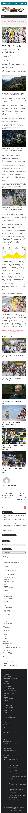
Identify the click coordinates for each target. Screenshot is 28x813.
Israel (4, 626)
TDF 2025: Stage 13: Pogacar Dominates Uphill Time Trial (11, 423)
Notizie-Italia (8, 607)
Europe (5, 584)
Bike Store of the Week (10, 653)
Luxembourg (7, 610)
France (6, 601)
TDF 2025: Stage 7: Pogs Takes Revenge (12, 469)
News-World (7, 557)
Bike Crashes (6, 650)
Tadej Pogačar (20, 330)
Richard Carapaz (7, 330)
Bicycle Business (7, 652)
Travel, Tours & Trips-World (10, 665)
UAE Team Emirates (18, 331)
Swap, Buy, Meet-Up (8, 661)
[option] (17, 3)
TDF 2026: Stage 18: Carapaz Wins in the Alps (14, 523)
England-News (9, 592)
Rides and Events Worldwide (11, 562)
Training (5, 663)
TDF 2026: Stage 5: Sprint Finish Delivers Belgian (12, 379)
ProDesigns (18, 810)
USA (4, 565)
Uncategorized (5, 56)
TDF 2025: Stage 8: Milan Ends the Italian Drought (13, 446)
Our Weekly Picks (7, 643)
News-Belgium (9, 587)
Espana (6, 595)
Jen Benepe (15, 55)
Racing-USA (7, 579)
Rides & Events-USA (9, 581)
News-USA (6, 566)
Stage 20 (14, 330)
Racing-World (7, 560)
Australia (5, 621)
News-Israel (7, 627)
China (5, 619)
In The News (6, 641)
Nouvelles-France (9, 603)
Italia (5, 605)
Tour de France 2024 (7, 331)
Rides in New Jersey (10, 570)
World (4, 556)
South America (6, 630)
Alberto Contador (9, 598)
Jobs (4, 659)
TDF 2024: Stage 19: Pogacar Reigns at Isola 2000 (7, 495)
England (6, 590)
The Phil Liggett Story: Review (11, 401)
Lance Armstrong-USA (10, 577)
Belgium (6, 586)
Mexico (6, 638)
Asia (4, 617)
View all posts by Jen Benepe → (11, 488)
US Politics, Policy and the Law (12, 647)
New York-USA (7, 573)
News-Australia (8, 623)
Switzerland (7, 614)
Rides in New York (10, 574)
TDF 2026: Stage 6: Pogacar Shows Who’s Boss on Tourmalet (13, 356)
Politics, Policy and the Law (10, 645)
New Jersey (7, 568)
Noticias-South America (10, 632)
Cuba (5, 636)
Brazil (5, 634)
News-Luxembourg (10, 611)
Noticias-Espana (9, 596)
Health (4, 656)
